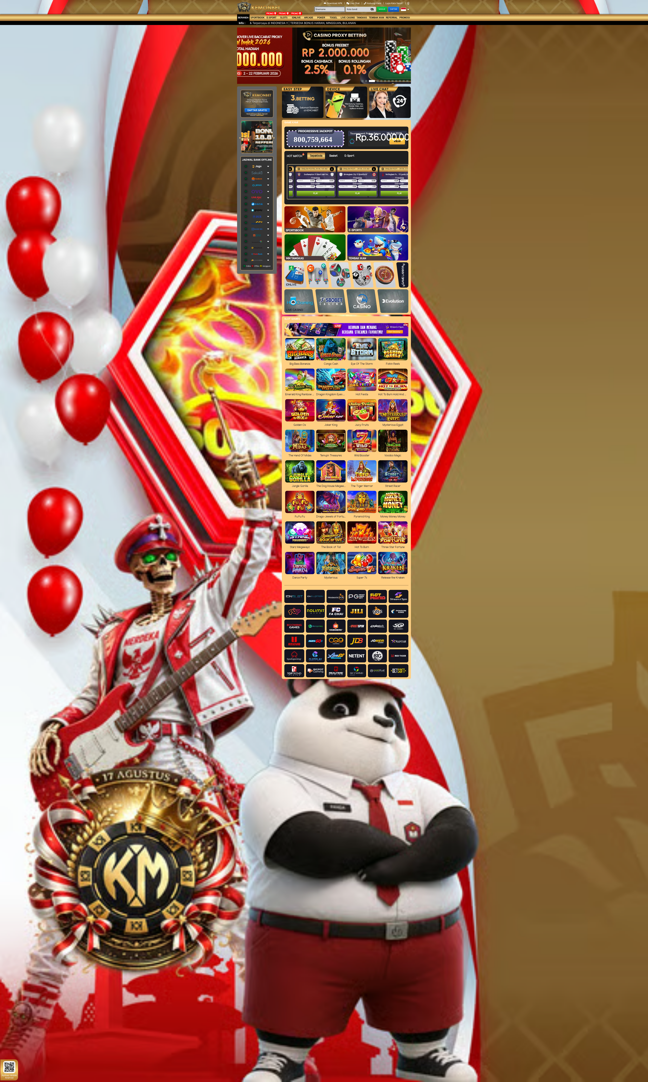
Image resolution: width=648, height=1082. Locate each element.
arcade (308, 17)
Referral (392, 17)
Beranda (243, 17)
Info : (242, 23)
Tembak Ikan (376, 17)
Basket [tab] (333, 155)
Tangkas (362, 17)
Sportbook (257, 17)
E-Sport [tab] (349, 155)
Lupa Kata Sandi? (394, 3)
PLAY (309, 193)
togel (333, 17)
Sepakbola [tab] (316, 155)
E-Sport (271, 17)
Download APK (334, 3)
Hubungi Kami (374, 3)
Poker (321, 17)
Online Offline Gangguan (258, 266)
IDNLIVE (296, 17)
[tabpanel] (348, 181)
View (398, 138)
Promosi (404, 17)
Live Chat (354, 3)
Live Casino (348, 17)
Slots (284, 17)
